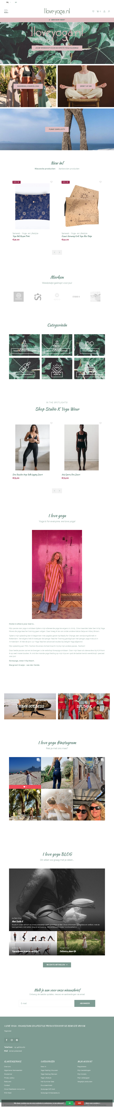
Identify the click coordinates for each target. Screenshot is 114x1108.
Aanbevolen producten (69, 169)
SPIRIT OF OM (86, 86)
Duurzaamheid (46, 1085)
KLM (99, 650)
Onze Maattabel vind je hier (14, 1089)
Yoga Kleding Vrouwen (49, 1070)
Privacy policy (9, 1078)
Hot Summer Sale (47, 1082)
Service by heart (58, 20)
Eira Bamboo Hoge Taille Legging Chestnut (77, 474)
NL (7, 2)
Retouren (7, 1082)
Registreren (81, 1067)
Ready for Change (67, 636)
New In (43, 1067)
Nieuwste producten (45, 169)
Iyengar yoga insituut (87, 639)
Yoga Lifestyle (46, 1078)
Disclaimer (8, 1074)
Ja (70, 1103)
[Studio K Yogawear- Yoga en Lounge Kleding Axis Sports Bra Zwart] (33, 447)
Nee (79, 1103)
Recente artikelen (56, 965)
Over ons (7, 1067)
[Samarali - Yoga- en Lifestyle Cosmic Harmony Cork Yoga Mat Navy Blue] (82, 206)
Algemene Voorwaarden (13, 1070)
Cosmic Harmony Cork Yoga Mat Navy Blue (79, 236)
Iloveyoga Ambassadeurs (50, 1093)
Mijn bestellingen (84, 1070)
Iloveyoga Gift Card (48, 1089)
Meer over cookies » (93, 1103)
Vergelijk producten (84, 1082)
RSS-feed (7, 1093)
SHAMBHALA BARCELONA (28, 86)
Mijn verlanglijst (83, 1078)
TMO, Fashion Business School (37, 646)
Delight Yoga (69, 642)
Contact (7, 1085)
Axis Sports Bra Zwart (22, 474)
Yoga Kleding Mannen (49, 1074)
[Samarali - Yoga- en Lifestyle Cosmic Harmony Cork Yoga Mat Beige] (33, 206)
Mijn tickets (81, 1074)
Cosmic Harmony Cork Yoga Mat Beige (28, 236)
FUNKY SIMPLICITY (57, 129)
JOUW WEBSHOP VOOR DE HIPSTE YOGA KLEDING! (57, 48)
